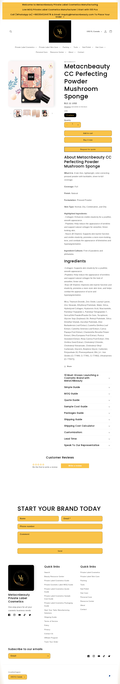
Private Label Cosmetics (90, 572)
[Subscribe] (47, 656)
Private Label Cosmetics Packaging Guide (58, 604)
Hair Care (84, 593)
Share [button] (69, 366)
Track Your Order (51, 642)
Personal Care (86, 597)
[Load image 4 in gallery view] (45, 113)
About (82, 605)
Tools (82, 585)
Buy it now (88, 140)
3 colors (70, 115)
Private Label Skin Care (89, 576)
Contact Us (48, 634)
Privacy (47, 629)
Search (47, 572)
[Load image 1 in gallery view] (18, 113)
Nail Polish (84, 589)
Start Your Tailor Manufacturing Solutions (56, 611)
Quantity (67, 120)
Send (60, 551)
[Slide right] (52, 113)
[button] (10, 31)
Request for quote (88, 149)
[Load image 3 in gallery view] (36, 113)
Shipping (67, 107)
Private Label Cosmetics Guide (56, 580)
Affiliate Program (51, 638)
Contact (83, 609)
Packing (83, 580)
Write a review (75, 466)
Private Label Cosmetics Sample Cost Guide (57, 597)
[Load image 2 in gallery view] (27, 113)
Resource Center (87, 601)
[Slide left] (10, 113)
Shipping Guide (50, 617)
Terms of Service (51, 621)
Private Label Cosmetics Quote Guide (56, 590)
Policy (46, 625)
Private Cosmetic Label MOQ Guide (58, 585)
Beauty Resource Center (54, 576)
